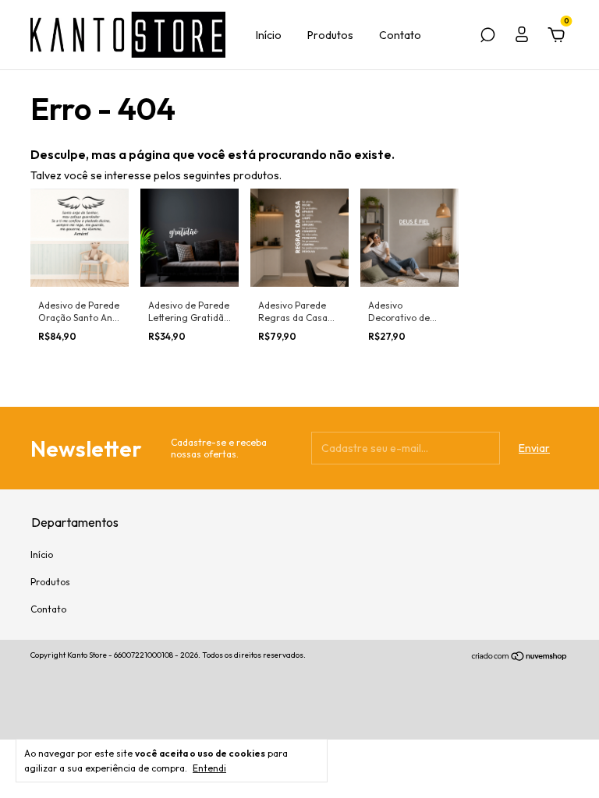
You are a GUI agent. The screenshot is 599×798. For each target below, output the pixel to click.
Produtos (330, 35)
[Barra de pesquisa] (487, 37)
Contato (400, 35)
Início (269, 35)
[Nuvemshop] (520, 657)
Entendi (209, 768)
